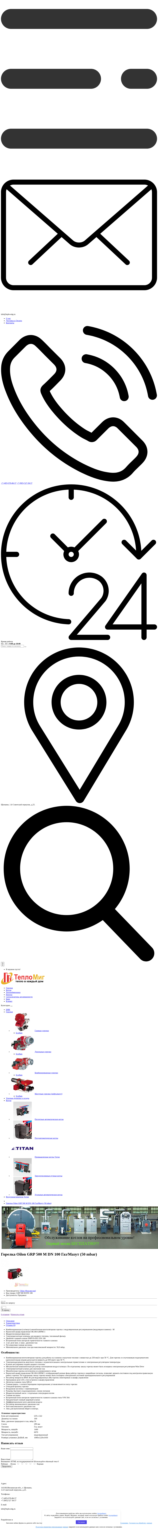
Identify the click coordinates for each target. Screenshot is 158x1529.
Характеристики (13, 1323)
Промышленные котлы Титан (47, 1157)
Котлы (8, 990)
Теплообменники (13, 992)
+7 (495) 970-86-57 (8, 483)
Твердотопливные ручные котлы (48, 1176)
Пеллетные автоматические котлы (49, 1119)
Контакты (10, 323)
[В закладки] (2, 1301)
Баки (8, 999)
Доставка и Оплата (14, 321)
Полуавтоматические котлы (46, 1138)
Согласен (81, 1522)
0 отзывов (5, 1314)
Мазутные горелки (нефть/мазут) (48, 1094)
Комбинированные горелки (46, 1073)
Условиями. (124, 1523)
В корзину (5, 1310)
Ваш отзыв (5, 1459)
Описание (10, 1321)
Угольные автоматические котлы (48, 1195)
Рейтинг (4, 1464)
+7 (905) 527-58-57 (24, 483)
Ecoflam (19, 1033)
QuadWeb (17, 1520)
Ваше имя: (5, 1448)
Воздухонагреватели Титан (17, 1197)
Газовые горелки (42, 1031)
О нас (8, 318)
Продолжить (6, 1466)
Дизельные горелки (43, 1052)
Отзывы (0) (10, 1325)
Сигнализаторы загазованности (19, 997)
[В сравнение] (4, 1301)
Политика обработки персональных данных (52, 1527)
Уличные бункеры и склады (17, 1098)
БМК (8, 1010)
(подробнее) (101, 1513)
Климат (9, 1001)
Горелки (9, 988)
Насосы (9, 995)
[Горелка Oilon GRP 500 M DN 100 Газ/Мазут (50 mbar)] (15, 1287)
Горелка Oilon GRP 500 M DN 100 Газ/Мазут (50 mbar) (28, 1203)
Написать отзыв (17, 1314)
